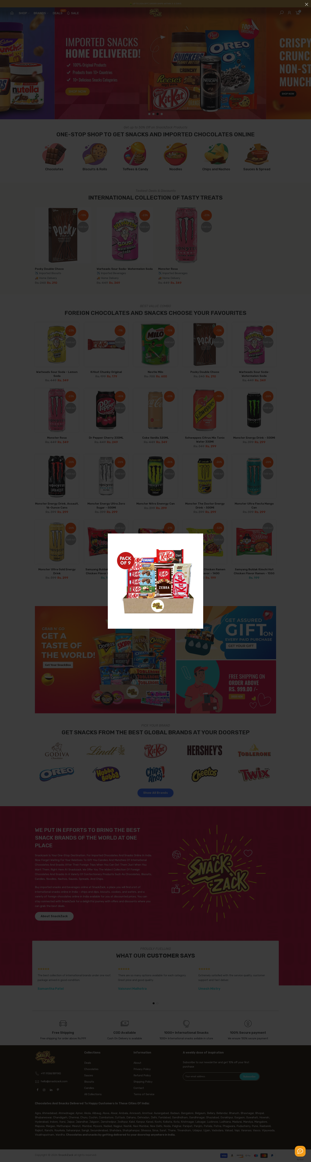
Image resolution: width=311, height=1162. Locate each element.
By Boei (300, 1159)
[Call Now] (300, 1151)
